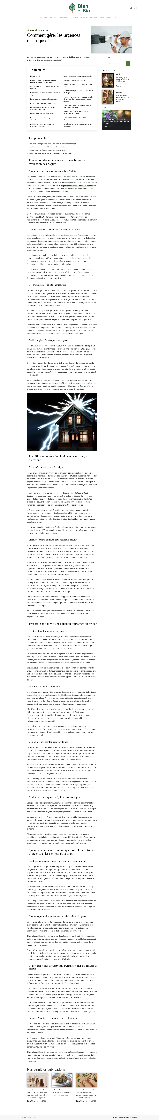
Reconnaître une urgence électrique (42, 114)
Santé (54, 1096)
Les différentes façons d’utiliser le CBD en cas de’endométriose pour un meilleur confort (122, 82)
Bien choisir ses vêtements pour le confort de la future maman (123, 98)
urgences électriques (53, 866)
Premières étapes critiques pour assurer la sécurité (45, 119)
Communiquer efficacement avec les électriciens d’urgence (76, 112)
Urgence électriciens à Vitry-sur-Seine (77, 185)
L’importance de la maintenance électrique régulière (45, 94)
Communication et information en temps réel (77, 85)
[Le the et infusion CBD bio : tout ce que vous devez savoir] (62, 1080)
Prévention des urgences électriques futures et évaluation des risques (43, 81)
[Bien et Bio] (79, 8)
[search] (131, 8)
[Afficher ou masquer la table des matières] (69, 70)
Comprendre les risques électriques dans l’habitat (44, 87)
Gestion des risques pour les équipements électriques (78, 92)
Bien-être (31, 1101)
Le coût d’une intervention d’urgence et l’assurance (77, 125)
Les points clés (35, 76)
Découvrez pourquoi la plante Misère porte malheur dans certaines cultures (116, 121)
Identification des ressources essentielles (77, 76)
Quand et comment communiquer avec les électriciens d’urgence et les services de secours (78, 99)
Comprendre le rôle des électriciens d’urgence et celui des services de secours (78, 119)
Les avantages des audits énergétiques (43, 99)
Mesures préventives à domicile (74, 80)
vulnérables (58, 803)
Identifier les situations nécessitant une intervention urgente (77, 106)
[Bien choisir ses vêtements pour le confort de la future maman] (107, 97)
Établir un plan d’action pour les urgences (44, 103)
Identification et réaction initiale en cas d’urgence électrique (43, 108)
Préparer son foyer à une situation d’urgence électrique (42, 125)
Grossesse (119, 93)
